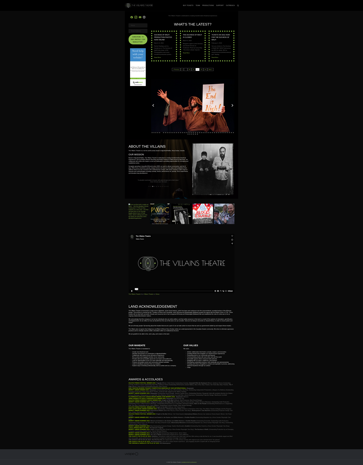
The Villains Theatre (135, 294)
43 (201, 69)
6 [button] (158, 186)
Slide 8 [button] (165, 132)
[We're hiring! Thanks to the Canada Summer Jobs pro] (181, 214)
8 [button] (162, 186)
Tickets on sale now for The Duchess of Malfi (221, 37)
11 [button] (167, 186)
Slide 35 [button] (216, 132)
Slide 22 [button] (191, 132)
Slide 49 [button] (195, 134)
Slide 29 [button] (205, 132)
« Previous (176, 69)
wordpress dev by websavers (189, 462)
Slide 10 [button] (169, 132)
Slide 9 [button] (167, 132)
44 (205, 69)
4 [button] (154, 186)
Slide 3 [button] (155, 132)
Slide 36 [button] (218, 132)
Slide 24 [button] (195, 132)
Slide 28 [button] (203, 132)
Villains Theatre (148, 294)
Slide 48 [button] (193, 134)
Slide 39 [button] (223, 132)
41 (193, 69)
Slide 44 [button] (233, 132)
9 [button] (164, 186)
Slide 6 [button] (161, 132)
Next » (211, 69)
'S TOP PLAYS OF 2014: (140, 436)
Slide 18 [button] (184, 132)
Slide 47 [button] (191, 134)
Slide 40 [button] (225, 132)
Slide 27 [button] (201, 132)
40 (189, 69)
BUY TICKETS (188, 5)
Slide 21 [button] (189, 132)
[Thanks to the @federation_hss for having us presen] (224, 214)
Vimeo (157, 294)
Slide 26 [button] (199, 132)
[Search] (237, 5)
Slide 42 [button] (229, 132)
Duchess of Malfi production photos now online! (163, 37)
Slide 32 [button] (210, 132)
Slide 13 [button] (174, 132)
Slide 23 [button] (193, 132)
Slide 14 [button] (176, 132)
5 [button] (156, 186)
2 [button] (150, 186)
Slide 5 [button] (159, 132)
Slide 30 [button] (206, 132)
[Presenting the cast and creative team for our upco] (203, 214)
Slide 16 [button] (180, 132)
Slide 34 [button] (214, 132)
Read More (157, 57)
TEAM (198, 5)
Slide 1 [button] (152, 132)
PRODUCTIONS (208, 5)
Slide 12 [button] (172, 132)
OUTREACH (230, 5)
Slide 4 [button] (157, 132)
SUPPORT (220, 5)
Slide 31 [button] (208, 132)
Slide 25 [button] (197, 132)
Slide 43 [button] (231, 132)
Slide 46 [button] (189, 134)
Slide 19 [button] (186, 132)
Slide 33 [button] (212, 132)
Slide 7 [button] (163, 132)
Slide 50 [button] (197, 134)
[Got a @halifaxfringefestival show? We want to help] (160, 214)
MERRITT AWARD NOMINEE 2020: (139, 426)
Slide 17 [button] (182, 132)
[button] (138, 40)
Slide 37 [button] (220, 132)
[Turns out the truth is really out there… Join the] (139, 214)
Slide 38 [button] (222, 132)
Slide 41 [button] (227, 132)
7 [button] (160, 186)
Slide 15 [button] (178, 132)
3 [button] (152, 186)
